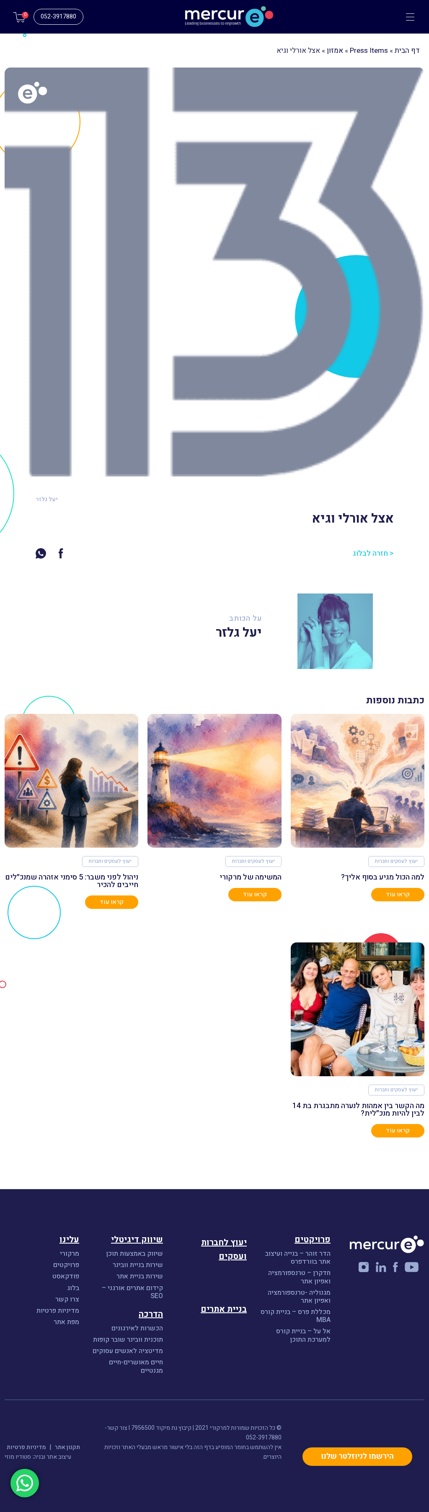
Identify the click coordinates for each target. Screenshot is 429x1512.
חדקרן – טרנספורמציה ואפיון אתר (299, 1277)
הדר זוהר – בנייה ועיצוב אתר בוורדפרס (298, 1258)
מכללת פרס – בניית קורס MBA (296, 1316)
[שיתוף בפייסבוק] (61, 553)
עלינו (69, 1240)
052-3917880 (58, 16)
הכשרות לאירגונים (137, 1328)
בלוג (73, 1288)
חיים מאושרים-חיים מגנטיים (136, 1366)
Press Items (369, 50)
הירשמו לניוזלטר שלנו (357, 1456)
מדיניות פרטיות (57, 1311)
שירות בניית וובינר (138, 1265)
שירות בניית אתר (139, 1276)
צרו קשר (67, 1300)
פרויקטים (66, 1265)
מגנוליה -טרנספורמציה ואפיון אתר (299, 1297)
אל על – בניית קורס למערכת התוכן (303, 1335)
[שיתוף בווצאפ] (41, 553)
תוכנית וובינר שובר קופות (128, 1340)
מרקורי (69, 1254)
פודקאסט (65, 1276)
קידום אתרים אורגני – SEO (132, 1292)
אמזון (335, 50)
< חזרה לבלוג (373, 553)
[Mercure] (214, 17)
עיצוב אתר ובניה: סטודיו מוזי (38, 1456)
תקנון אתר (67, 1447)
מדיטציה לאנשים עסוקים (128, 1351)
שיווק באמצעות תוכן (134, 1254)
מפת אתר (66, 1322)
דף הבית (407, 50)
